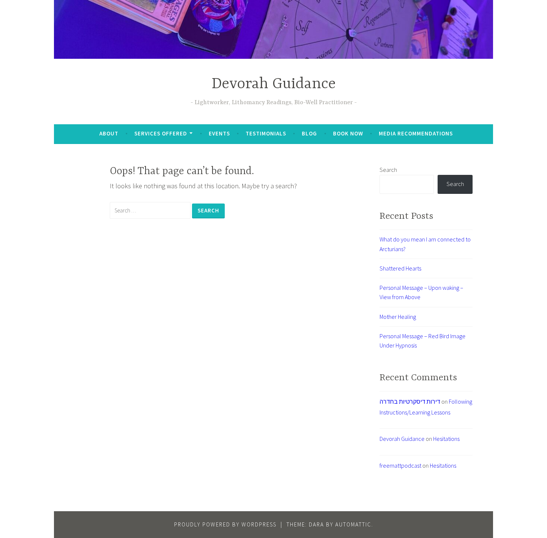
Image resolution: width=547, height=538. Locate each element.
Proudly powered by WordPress (225, 524)
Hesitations (446, 438)
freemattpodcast (400, 465)
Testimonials (266, 133)
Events (219, 133)
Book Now (348, 133)
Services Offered (160, 133)
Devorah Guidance (274, 84)
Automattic (353, 524)
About (108, 133)
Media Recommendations (416, 133)
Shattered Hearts (400, 268)
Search (388, 169)
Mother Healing (398, 316)
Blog (309, 133)
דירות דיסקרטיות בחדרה (410, 401)
